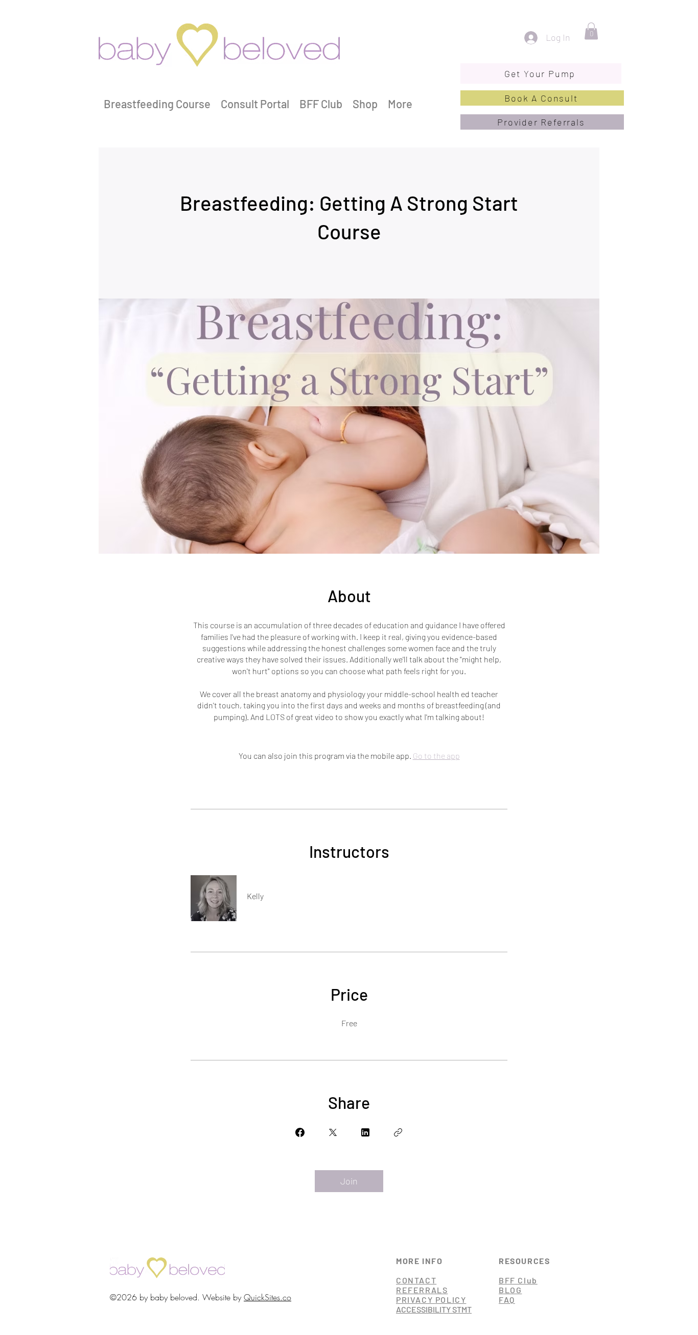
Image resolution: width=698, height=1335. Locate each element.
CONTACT (416, 1280)
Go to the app (436, 755)
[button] (591, 30)
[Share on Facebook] (300, 1132)
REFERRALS (422, 1290)
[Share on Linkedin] (365, 1132)
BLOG (510, 1290)
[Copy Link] (398, 1132)
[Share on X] (333, 1132)
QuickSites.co (267, 1297)
